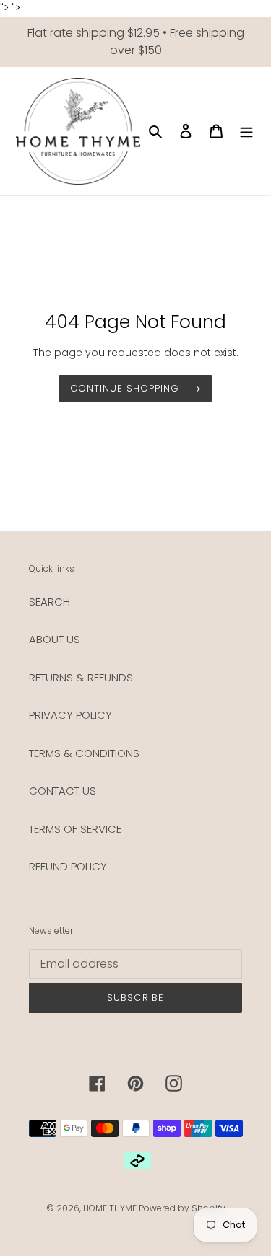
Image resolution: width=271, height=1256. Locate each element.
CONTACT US (62, 790)
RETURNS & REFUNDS (81, 677)
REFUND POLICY (68, 866)
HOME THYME (111, 1208)
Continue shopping (125, 388)
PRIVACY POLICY (70, 714)
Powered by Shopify (182, 1208)
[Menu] (246, 130)
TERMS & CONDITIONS (84, 753)
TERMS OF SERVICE (75, 828)
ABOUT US (54, 639)
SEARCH (49, 601)
